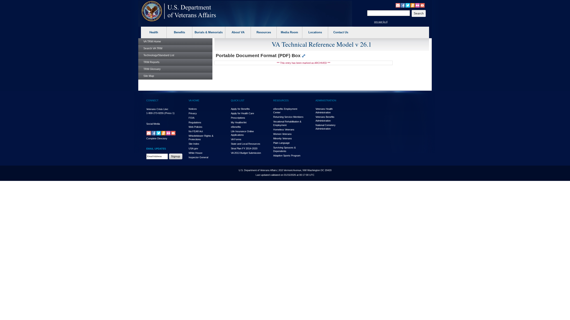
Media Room (289, 32)
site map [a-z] (380, 21)
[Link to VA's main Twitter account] (407, 5)
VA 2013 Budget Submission (246, 153)
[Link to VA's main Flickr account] (417, 5)
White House (195, 153)
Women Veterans (282, 134)
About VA (238, 32)
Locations (315, 32)
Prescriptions (238, 117)
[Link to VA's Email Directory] (397, 5)
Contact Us (340, 32)
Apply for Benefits (240, 109)
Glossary (152, 69)
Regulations (195, 122)
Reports (151, 62)
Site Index (194, 143)
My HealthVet (238, 122)
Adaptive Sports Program (286, 155)
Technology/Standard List (158, 55)
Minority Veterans (282, 138)
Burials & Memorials (209, 32)
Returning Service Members (288, 117)
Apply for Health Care (242, 113)
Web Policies (195, 127)
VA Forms (236, 139)
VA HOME (194, 100)
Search (152, 48)
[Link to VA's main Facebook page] (402, 5)
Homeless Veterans (283, 129)
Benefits (179, 32)
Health (153, 32)
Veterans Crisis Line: (157, 109)
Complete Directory (156, 138)
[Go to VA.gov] (179, 11)
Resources (263, 32)
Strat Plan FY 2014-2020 (244, 148)
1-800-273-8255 (155, 113)
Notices (193, 109)
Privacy (193, 113)
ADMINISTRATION (326, 100)
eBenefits (236, 127)
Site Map (148, 76)
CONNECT (152, 100)
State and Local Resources (245, 143)
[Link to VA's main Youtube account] (422, 5)
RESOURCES (281, 100)
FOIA (191, 117)
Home (152, 41)
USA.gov (193, 148)
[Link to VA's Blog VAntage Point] (412, 5)
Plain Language (281, 143)
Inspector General (198, 157)
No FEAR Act (196, 131)
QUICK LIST (237, 100)
